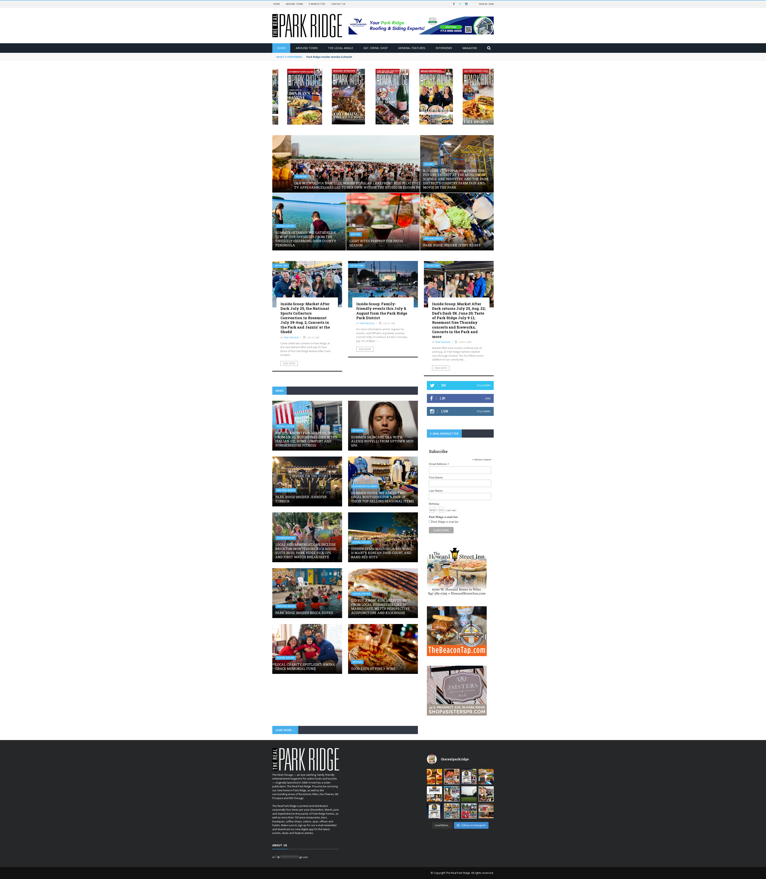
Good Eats (355, 234)
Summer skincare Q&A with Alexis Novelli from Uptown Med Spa (382, 441)
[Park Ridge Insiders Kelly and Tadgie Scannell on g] (451, 776)
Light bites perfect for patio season (376, 243)
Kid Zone (429, 164)
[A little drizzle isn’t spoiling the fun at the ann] (451, 793)
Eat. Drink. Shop (375, 48)
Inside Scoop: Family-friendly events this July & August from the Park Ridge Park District (381, 310)
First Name (436, 477)
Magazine (469, 48)
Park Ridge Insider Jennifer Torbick (301, 499)
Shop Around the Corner (365, 486)
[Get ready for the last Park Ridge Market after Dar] (469, 776)
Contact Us (338, 3)
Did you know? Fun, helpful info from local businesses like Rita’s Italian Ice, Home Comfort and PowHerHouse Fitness (306, 439)
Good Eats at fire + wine (373, 668)
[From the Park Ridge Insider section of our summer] (434, 776)
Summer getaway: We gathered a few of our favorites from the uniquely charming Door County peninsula (305, 238)
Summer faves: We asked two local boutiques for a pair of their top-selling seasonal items (382, 497)
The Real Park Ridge (458, 873)
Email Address (439, 464)
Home (276, 3)
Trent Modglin (291, 337)
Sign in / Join (486, 3)
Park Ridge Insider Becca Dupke (304, 613)
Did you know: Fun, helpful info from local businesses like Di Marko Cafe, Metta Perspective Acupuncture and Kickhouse (380, 606)
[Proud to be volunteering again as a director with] (469, 811)
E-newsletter (317, 3)
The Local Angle (340, 48)
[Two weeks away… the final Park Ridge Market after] (434, 811)
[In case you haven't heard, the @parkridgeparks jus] (469, 793)
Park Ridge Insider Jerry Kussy (452, 245)
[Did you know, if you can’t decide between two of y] (451, 811)
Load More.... (285, 730)
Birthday (434, 503)
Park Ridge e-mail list (444, 521)
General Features (411, 48)
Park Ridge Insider (434, 238)
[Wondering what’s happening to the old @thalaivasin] (434, 793)
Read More (289, 363)
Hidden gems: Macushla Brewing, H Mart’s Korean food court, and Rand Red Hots (381, 553)
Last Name (436, 490)
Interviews (444, 48)
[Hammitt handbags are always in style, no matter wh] (486, 811)
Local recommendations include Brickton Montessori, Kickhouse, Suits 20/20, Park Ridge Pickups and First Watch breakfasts (306, 550)
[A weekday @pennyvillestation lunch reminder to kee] (486, 776)
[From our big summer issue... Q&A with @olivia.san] (486, 793)
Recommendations (286, 538)
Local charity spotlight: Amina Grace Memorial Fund (305, 666)
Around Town (294, 3)
